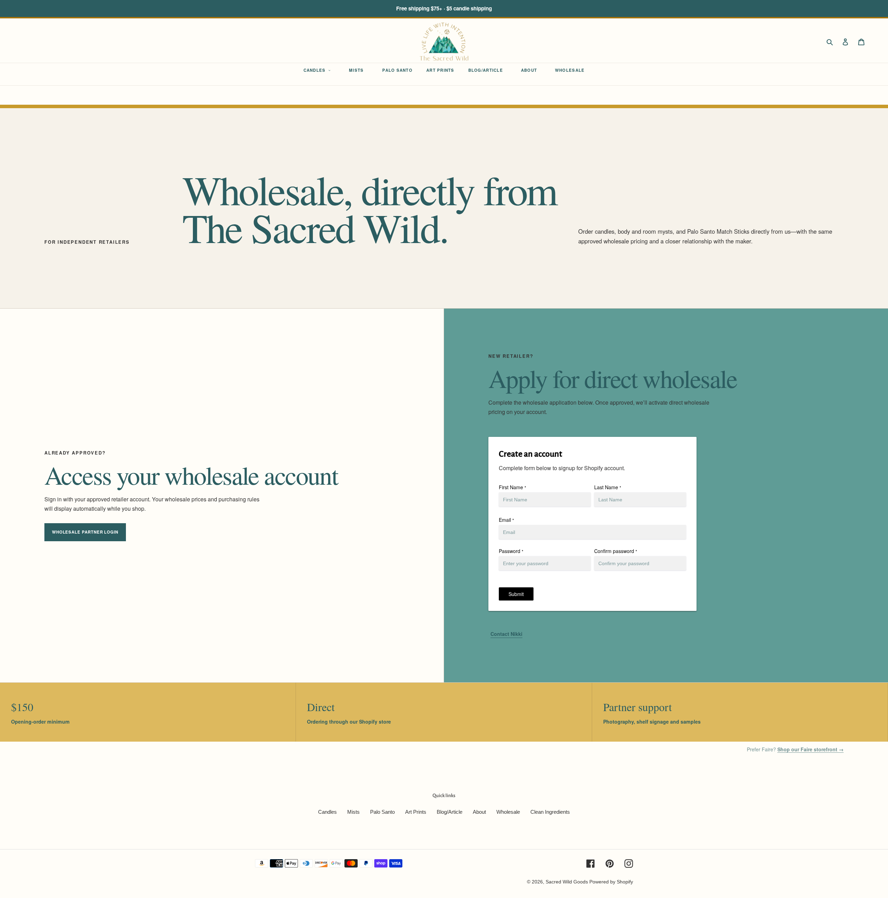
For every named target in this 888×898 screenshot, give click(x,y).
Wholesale (508, 812)
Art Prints (415, 812)
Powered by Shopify (611, 881)
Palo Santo (382, 812)
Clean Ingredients (550, 812)
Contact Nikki (506, 633)
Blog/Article (449, 812)
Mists (353, 812)
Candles (327, 812)
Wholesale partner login (85, 532)
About (479, 812)
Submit (516, 593)
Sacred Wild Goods (567, 881)
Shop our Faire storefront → (810, 749)
